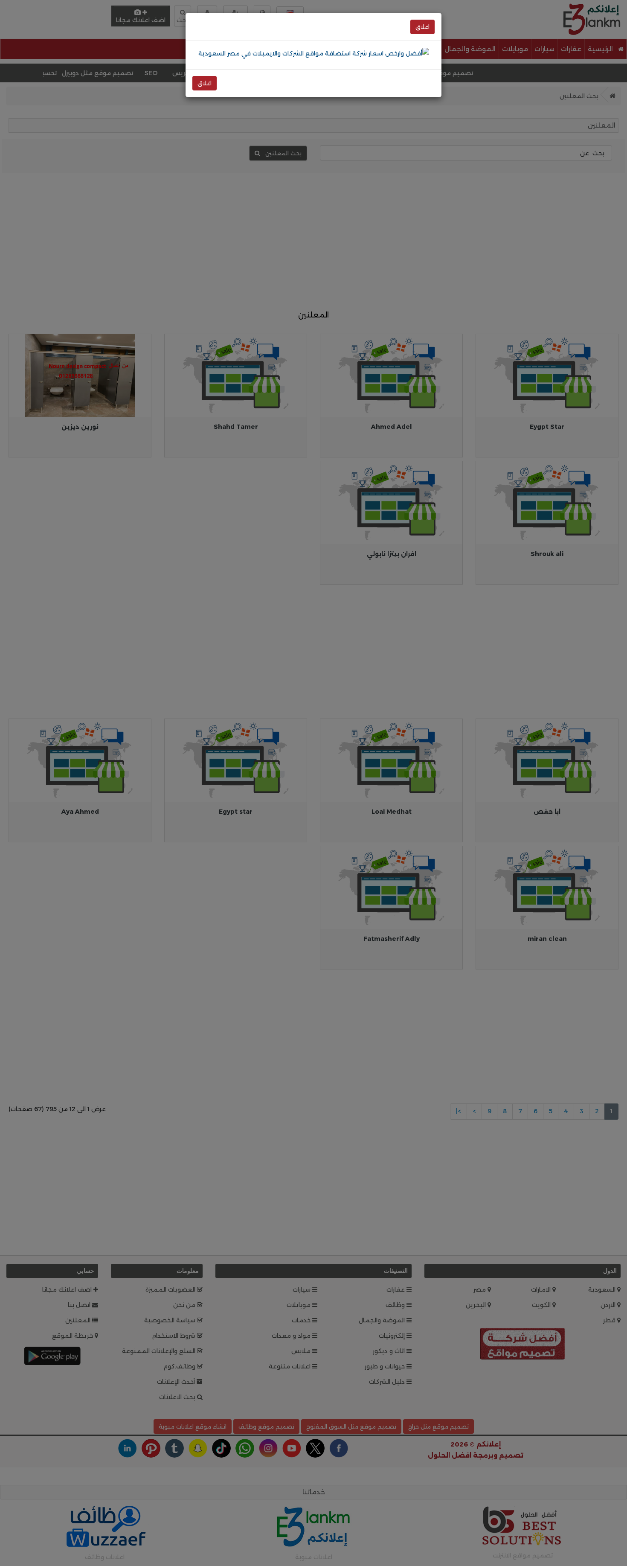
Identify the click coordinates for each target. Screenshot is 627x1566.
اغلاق (422, 26)
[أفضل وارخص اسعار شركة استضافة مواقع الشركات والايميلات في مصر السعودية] (313, 53)
